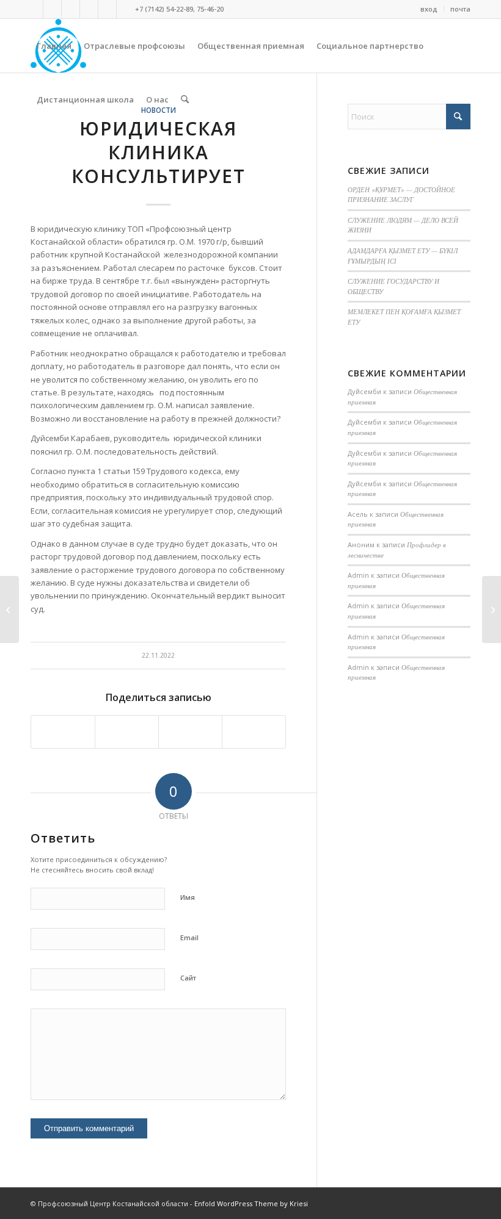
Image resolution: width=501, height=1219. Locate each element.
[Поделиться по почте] (253, 731)
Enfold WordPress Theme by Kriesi (251, 1203)
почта (460, 8)
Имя (187, 897)
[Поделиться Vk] (190, 731)
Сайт (188, 977)
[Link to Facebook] (52, 9)
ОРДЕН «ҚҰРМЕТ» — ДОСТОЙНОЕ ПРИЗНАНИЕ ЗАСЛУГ (401, 194)
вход (428, 8)
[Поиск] (185, 99)
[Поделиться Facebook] (63, 731)
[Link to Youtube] (107, 9)
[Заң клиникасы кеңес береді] (9, 609)
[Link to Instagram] (89, 9)
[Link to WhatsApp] (70, 9)
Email (189, 937)
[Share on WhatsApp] (126, 731)
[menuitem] (429, 9)
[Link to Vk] (34, 9)
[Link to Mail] (126, 9)
